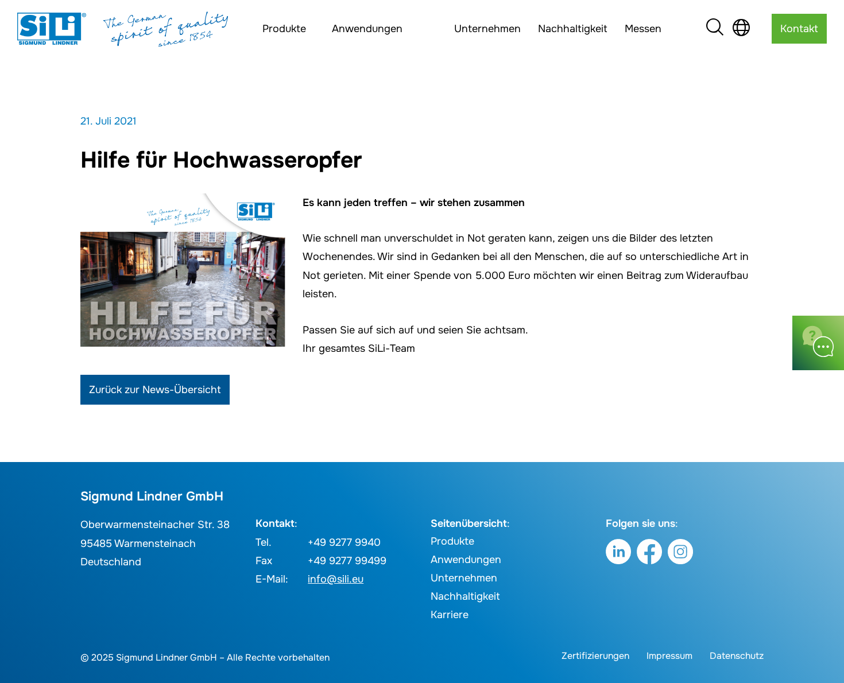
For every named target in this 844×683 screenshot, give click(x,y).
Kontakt (799, 28)
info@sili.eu (335, 579)
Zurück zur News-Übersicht (155, 389)
